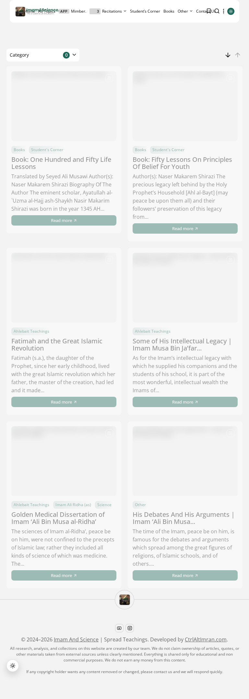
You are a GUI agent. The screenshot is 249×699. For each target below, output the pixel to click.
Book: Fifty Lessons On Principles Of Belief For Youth (182, 163)
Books (168, 11)
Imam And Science (76, 639)
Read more (61, 220)
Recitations (109, 11)
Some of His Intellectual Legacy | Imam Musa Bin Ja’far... (182, 344)
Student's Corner (47, 149)
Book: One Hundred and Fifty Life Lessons (61, 163)
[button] (12, 666)
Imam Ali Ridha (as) (73, 504)
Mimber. (73, 11)
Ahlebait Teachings (31, 331)
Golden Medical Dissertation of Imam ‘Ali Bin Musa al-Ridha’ (58, 518)
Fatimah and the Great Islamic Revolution (56, 344)
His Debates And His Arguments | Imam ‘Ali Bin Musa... (184, 518)
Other (183, 11)
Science (104, 504)
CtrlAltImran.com (206, 639)
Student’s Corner (145, 11)
